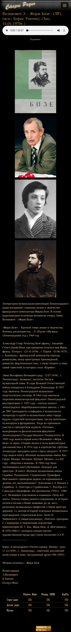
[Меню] (65, 5)
